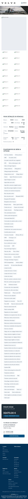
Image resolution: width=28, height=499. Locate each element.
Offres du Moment (17, 446)
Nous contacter (11, 481)
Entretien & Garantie (17, 472)
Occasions (4, 457)
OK (24, 497)
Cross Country (5, 449)
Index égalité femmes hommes (13, 486)
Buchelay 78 (16, 466)
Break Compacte (6, 451)
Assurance (16, 473)
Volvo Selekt (16, 475)
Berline (4, 453)
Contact (9, 479)
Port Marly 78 (16, 464)
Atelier (4, 470)
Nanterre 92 (16, 459)
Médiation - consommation (13, 483)
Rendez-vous (5, 468)
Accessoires (16, 477)
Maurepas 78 (16, 462)
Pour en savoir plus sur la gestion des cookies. (15, 497)
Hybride (4, 455)
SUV (3, 448)
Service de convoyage (7, 473)
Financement (16, 470)
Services (15, 468)
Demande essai (5, 459)
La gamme (4, 446)
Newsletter (10, 488)
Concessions (16, 457)
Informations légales (11, 484)
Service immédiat (6, 472)
